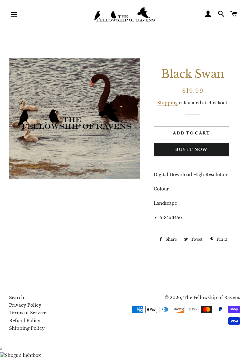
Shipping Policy (27, 328)
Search (16, 297)
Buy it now (191, 149)
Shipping (167, 103)
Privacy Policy (25, 305)
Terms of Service (27, 312)
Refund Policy (24, 320)
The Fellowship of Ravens (211, 297)
